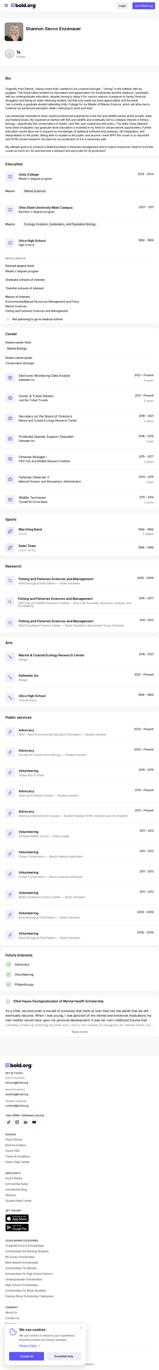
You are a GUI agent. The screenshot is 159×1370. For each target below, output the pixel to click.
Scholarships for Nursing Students (27, 1251)
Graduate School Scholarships (24, 1245)
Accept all (26, 1356)
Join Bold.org (144, 5)
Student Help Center (18, 1200)
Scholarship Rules (16, 1183)
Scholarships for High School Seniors (29, 1273)
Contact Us (12, 1318)
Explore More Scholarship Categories (29, 1296)
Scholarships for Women (21, 1268)
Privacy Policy (28, 1345)
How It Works (13, 1139)
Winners (10, 1195)
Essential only (63, 1356)
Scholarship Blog (16, 1189)
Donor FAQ (12, 1150)
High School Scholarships (21, 1285)
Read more (80, 1032)
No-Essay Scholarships (20, 1256)
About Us (11, 1312)
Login (122, 5)
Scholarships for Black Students (25, 1290)
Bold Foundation (15, 1145)
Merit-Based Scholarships (21, 1262)
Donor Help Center (17, 1162)
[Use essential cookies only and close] (81, 1328)
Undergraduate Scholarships (23, 1279)
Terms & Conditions (17, 1156)
